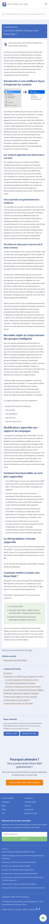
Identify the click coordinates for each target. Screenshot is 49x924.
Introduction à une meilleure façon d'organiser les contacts (23, 677)
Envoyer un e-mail (29, 733)
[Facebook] (39, 909)
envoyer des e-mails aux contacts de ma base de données (23, 888)
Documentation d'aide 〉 (11, 27)
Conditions (28, 798)
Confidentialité (30, 802)
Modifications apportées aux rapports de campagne (21, 693)
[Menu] (46, 4)
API (3, 813)
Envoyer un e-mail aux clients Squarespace (18, 870)
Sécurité (27, 806)
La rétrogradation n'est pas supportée (17, 700)
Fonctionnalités (8, 798)
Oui (26, 650)
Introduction (8, 673)
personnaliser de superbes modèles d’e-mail (18, 852)
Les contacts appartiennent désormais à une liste (21, 680)
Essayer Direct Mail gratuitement (24, 782)
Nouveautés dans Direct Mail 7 (15, 660)
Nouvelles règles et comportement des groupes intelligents (24, 690)
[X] (37, 909)
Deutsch (11, 910)
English (4, 910)
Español (32, 910)
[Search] (4, 14)
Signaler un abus (30, 813)
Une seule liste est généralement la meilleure (20, 683)
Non (30, 650)
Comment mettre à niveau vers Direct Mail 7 (18, 703)
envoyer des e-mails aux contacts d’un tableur (19, 884)
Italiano (25, 910)
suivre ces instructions (12, 567)
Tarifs (4, 810)
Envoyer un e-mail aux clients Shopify (16, 866)
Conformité (28, 810)
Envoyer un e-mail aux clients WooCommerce (19, 862)
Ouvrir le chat (11, 733)
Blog (3, 806)
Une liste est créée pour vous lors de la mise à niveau (23, 687)
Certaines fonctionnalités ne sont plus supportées (20, 697)
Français (18, 910)
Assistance (6, 802)
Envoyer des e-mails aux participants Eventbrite (19, 874)
